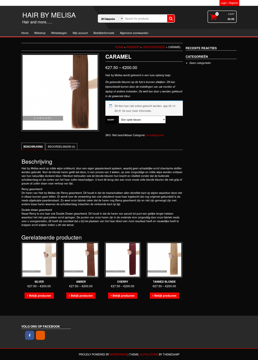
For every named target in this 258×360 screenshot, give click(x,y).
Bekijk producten (40, 295)
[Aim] (40, 335)
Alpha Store (149, 354)
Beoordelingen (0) (61, 146)
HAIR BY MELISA (49, 14)
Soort (110, 119)
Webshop (40, 33)
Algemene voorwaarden (134, 33)
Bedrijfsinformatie (103, 33)
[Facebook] (29, 335)
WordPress (118, 354)
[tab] (33, 146)
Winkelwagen (59, 33)
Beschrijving (33, 146)
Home (25, 33)
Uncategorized (154, 47)
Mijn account (80, 33)
